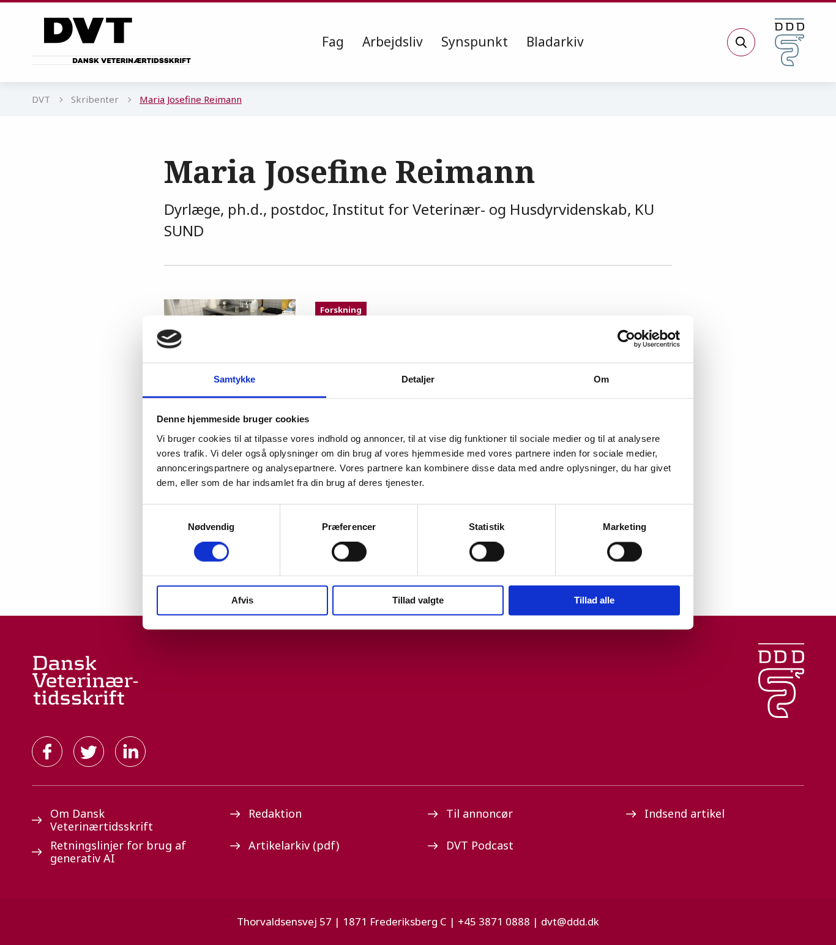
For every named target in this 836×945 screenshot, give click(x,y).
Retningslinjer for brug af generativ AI (118, 851)
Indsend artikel (684, 813)
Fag (333, 41)
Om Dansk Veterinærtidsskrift (101, 820)
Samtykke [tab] (235, 379)
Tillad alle (594, 600)
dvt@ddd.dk (570, 921)
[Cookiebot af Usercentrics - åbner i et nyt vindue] (626, 339)
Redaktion (275, 813)
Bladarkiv (555, 41)
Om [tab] (601, 379)
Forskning (341, 309)
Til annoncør (479, 813)
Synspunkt (474, 41)
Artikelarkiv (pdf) (293, 845)
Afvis (242, 600)
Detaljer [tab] (418, 379)
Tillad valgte (418, 600)
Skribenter (95, 99)
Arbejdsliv (392, 41)
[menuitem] (333, 42)
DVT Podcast (479, 845)
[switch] (349, 552)
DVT (41, 99)
